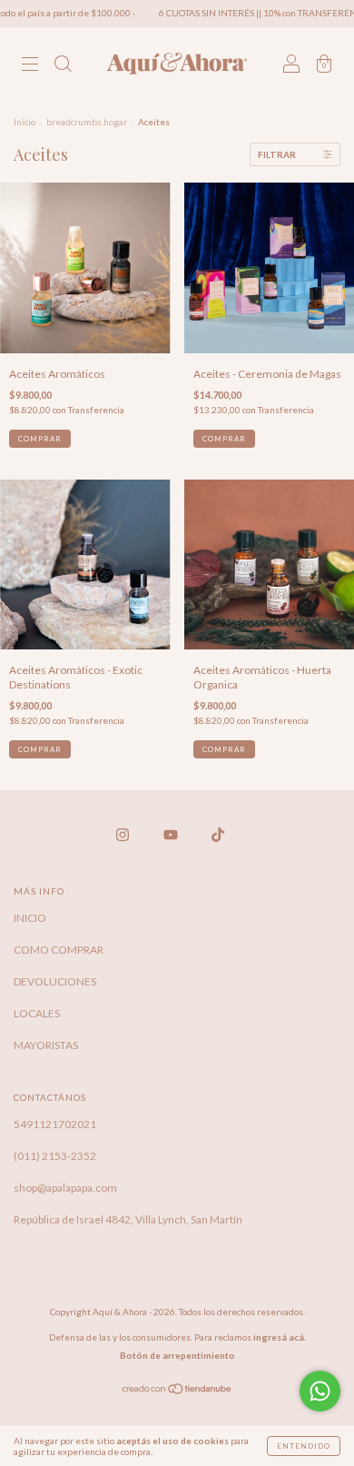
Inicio (24, 121)
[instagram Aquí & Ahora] (123, 834)
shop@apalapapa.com (65, 1187)
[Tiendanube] (177, 1391)
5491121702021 (55, 1124)
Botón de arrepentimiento (177, 1355)
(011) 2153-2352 (55, 1156)
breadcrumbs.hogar (86, 121)
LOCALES (37, 1013)
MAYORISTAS (46, 1045)
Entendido (303, 1446)
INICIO (30, 918)
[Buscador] (63, 66)
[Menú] (30, 66)
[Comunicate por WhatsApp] (320, 1391)
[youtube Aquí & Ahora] (171, 834)
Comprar (40, 438)
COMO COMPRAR (58, 949)
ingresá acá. (279, 1337)
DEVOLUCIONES (55, 981)
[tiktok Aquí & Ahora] (218, 834)
